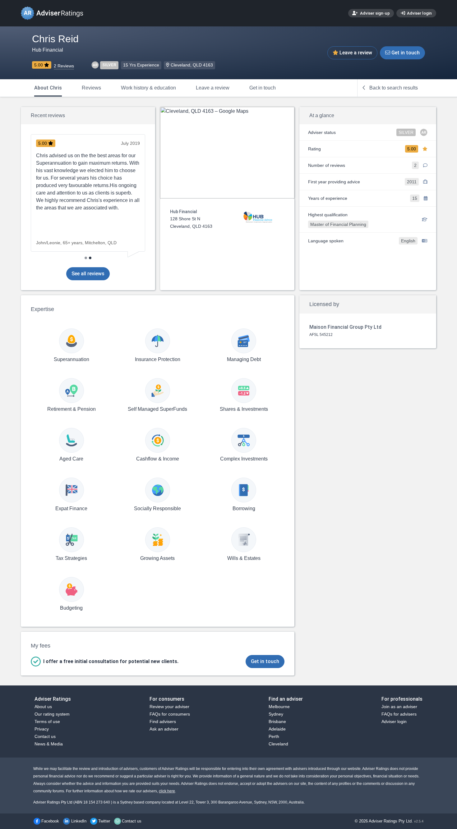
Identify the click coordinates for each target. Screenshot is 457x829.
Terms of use (47, 721)
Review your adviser (169, 706)
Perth (274, 736)
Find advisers (163, 721)
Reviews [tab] (91, 87)
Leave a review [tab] (212, 87)
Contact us (45, 736)
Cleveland (278, 743)
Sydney (276, 714)
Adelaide (277, 728)
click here (167, 791)
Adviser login (419, 13)
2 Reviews (64, 65)
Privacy (42, 728)
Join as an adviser (399, 706)
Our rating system (52, 714)
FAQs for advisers (399, 714)
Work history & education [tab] (148, 87)
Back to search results (393, 87)
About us (43, 706)
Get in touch (405, 53)
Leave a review (355, 53)
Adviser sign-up (374, 13)
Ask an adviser (164, 728)
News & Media (49, 743)
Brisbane (277, 721)
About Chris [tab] (48, 88)
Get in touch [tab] (262, 87)
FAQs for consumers (170, 714)
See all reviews (88, 274)
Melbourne (279, 706)
